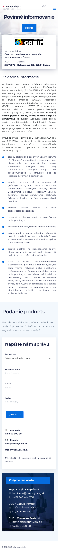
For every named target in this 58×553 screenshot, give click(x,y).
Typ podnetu (10, 354)
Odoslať (13, 414)
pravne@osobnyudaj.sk (27, 521)
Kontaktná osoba (12, 369)
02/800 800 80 (21, 525)
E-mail (8, 384)
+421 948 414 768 (23, 497)
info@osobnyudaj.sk (16, 443)
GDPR (29, 28)
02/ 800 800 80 (22, 511)
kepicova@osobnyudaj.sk (28, 493)
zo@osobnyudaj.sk (24, 507)
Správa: (8, 398)
